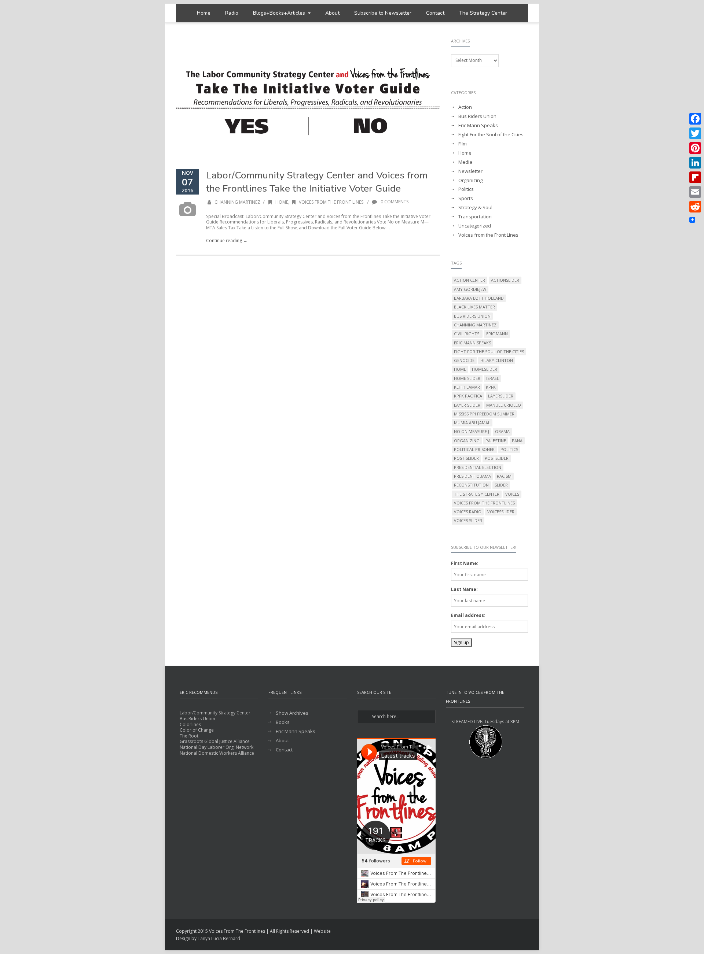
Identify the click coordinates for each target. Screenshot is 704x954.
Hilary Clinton (496, 360)
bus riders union (472, 316)
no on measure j (471, 431)
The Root (189, 736)
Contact (435, 13)
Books (283, 722)
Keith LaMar (467, 387)
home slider (467, 378)
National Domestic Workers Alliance (217, 753)
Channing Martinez (237, 202)
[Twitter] (695, 133)
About (332, 13)
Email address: (468, 615)
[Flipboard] (695, 177)
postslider (497, 458)
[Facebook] (695, 118)
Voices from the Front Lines (331, 202)
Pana (517, 440)
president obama (472, 476)
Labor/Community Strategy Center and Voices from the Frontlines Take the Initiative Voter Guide (317, 182)
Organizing (470, 180)
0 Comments (394, 202)
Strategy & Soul (475, 207)
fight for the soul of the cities (489, 351)
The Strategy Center (483, 13)
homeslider (484, 369)
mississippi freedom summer (484, 414)
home (460, 369)
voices (512, 494)
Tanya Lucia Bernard (219, 938)
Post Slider (466, 458)
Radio (231, 13)
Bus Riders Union (477, 116)
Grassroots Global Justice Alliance (215, 741)
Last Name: (464, 589)
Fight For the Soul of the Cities (491, 135)
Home (203, 13)
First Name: (464, 563)
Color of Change (197, 730)
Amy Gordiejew (470, 289)
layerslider (500, 396)
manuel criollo (503, 405)
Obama (502, 431)
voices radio (467, 511)
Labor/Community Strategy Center (215, 713)
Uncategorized (474, 226)
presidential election (477, 467)
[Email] (695, 192)
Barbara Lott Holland (479, 298)
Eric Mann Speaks (478, 125)
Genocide (464, 360)
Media (465, 162)
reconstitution (471, 485)
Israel (492, 378)
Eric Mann (497, 333)
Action (465, 107)
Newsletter (470, 171)
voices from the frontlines (484, 503)
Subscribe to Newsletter (382, 13)
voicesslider (500, 511)
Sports (465, 198)
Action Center (469, 280)
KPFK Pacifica (468, 396)
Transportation (475, 217)
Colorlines (190, 724)
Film (462, 144)
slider (501, 485)
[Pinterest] (695, 148)
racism (504, 476)
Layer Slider (467, 405)
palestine (495, 440)
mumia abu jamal (472, 422)
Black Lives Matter (474, 307)
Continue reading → (226, 240)
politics (509, 449)
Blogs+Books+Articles (279, 13)
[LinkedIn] (695, 162)
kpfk (491, 387)
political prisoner (474, 449)
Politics (466, 189)
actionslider (505, 280)
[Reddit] (695, 206)
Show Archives (292, 713)
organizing (467, 440)
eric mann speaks (472, 342)
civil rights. (467, 333)
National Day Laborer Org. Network (216, 747)
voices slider (468, 520)
